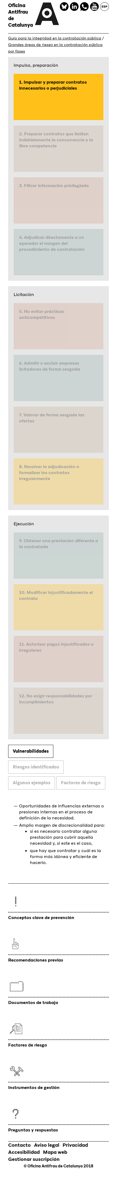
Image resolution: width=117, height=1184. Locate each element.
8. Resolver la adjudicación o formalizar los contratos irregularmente (49, 472)
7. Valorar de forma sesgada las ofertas (51, 418)
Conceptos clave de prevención (41, 917)
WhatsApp (84, 6)
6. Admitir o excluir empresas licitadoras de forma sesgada (49, 366)
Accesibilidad (24, 1152)
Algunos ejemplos (31, 783)
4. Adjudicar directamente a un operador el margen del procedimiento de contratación (52, 243)
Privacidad (75, 1145)
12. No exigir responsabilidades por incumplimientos (55, 699)
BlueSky (64, 6)
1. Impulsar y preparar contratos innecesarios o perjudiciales (53, 85)
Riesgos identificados (36, 767)
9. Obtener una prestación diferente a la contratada (58, 544)
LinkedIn (74, 6)
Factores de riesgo (81, 783)
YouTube (94, 6)
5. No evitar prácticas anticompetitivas (41, 314)
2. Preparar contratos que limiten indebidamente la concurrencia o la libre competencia (56, 140)
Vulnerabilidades (31, 751)
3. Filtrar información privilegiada (54, 185)
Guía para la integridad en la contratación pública (54, 38)
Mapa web (55, 1152)
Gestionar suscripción (34, 1159)
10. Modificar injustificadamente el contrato (56, 595)
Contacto (19, 1145)
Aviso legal (46, 1145)
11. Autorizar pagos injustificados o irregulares (56, 647)
